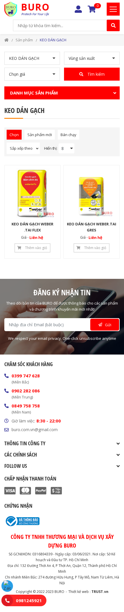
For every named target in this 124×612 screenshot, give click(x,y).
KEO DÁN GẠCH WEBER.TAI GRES (91, 227)
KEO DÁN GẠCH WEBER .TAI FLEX (32, 227)
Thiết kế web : (79, 591)
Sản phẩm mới (39, 134)
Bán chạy (68, 134)
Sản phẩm (24, 39)
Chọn (14, 134)
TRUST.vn (99, 591)
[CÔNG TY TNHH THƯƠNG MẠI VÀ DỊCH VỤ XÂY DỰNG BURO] (26, 9)
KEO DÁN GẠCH (53, 39)
